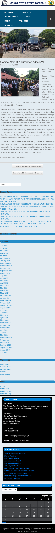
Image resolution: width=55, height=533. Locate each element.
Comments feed (6, 391)
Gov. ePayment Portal (12, 463)
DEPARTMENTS (11, 16)
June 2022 (4, 332)
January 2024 (5, 298)
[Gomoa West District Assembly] (27, 3)
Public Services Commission (15, 473)
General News (10, 157)
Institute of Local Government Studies (19, 470)
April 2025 (4, 283)
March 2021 (4, 342)
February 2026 (5, 258)
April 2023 (4, 317)
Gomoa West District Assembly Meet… (27, 173)
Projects (3, 371)
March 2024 (4, 293)
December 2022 (6, 327)
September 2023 (6, 305)
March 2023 (4, 320)
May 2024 (4, 288)
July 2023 (3, 310)
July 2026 (3, 246)
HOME (10, 12)
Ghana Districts (10, 456)
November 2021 (6, 337)
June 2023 (4, 312)
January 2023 (5, 325)
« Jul (4, 522)
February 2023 (5, 322)
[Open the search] (51, 18)
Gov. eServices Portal (12, 461)
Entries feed (4, 388)
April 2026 (4, 253)
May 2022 (4, 335)
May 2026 (4, 250)
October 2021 (5, 340)
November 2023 (6, 300)
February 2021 (5, 345)
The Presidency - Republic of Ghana (18, 475)
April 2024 (4, 290)
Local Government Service (14, 453)
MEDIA (7, 21)
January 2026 (5, 260)
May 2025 (4, 280)
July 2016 (3, 352)
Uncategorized (5, 374)
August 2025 (5, 273)
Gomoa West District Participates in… (28, 166)
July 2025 (3, 275)
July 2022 (3, 330)
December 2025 (6, 263)
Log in (2, 386)
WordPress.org (5, 393)
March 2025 (4, 285)
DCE (28, 16)
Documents (4, 364)
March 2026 (4, 255)
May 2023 (4, 315)
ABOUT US (26, 12)
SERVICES (8, 25)
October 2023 (5, 303)
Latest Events (20, 157)
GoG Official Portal (11, 458)
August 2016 (5, 350)
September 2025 (6, 270)
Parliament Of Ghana (12, 478)
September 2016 (6, 347)
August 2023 (5, 308)
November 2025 (6, 265)
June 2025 (4, 278)
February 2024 (5, 295)
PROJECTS (23, 21)
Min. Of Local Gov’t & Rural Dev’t (17, 468)
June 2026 (4, 248)
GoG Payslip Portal (11, 466)
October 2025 (5, 268)
